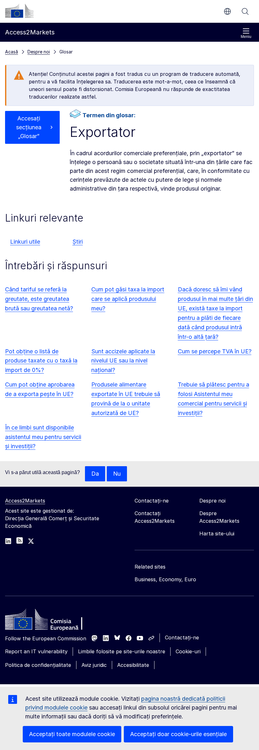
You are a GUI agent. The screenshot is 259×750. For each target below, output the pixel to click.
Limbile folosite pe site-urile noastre (121, 651)
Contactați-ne (182, 637)
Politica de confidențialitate (38, 665)
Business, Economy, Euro (165, 579)
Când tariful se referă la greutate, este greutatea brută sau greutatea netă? (39, 299)
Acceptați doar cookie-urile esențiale (178, 734)
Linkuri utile (25, 241)
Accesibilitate (133, 665)
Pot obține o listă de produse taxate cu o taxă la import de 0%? (41, 361)
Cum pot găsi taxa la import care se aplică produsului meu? (127, 299)
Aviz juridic (94, 665)
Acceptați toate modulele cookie (72, 734)
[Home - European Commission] (51, 621)
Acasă (11, 51)
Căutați (245, 11)
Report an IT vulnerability (36, 651)
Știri (77, 241)
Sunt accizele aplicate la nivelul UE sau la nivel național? (123, 361)
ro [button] (227, 11)
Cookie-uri (188, 651)
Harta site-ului (216, 533)
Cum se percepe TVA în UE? (214, 351)
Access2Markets (25, 500)
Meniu (246, 36)
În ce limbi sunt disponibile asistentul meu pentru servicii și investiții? (43, 437)
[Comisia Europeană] (19, 11)
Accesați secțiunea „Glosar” (28, 127)
